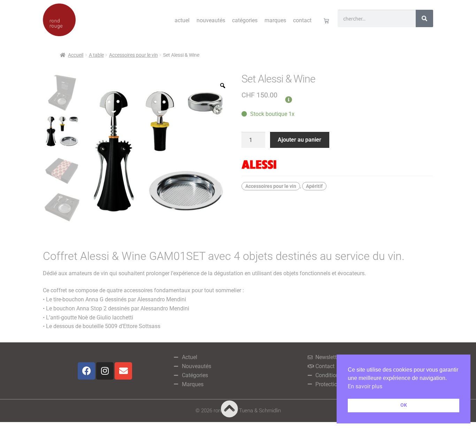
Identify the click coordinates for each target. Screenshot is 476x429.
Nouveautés (211, 20)
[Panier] (326, 21)
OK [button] (403, 405)
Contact (302, 20)
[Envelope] (123, 371)
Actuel (182, 20)
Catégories (245, 20)
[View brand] (337, 164)
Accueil (75, 55)
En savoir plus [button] (365, 386)
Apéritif (314, 186)
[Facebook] (86, 371)
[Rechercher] (424, 18)
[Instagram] (105, 371)
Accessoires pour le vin (133, 55)
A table (96, 55)
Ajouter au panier (299, 139)
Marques (275, 20)
